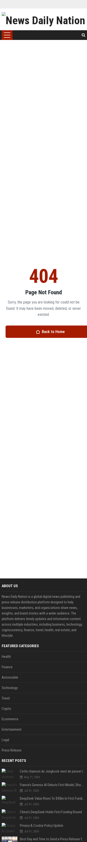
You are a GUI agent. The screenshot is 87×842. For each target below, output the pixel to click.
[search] (83, 35)
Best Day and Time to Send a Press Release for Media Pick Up (52, 839)
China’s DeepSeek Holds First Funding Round (51, 812)
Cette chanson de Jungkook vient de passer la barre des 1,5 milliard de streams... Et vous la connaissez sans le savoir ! (52, 771)
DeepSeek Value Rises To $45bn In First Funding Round (52, 798)
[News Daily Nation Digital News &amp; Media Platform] (43, 19)
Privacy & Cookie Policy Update (41, 825)
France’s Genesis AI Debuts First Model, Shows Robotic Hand (52, 785)
